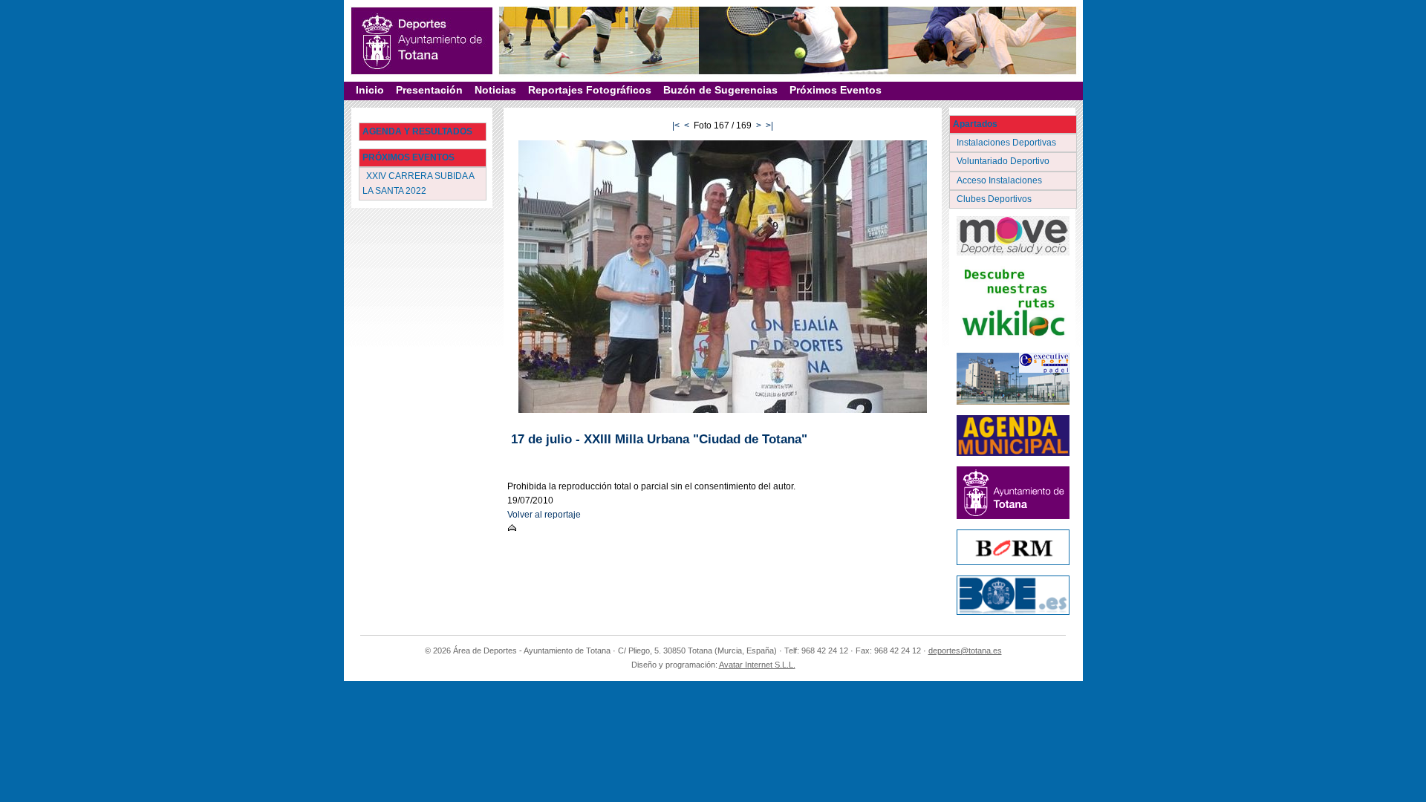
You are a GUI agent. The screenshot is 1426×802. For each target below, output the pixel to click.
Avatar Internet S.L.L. (757, 664)
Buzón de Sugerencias (720, 90)
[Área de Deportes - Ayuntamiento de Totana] (422, 41)
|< (676, 125)
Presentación (429, 90)
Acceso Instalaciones (1000, 180)
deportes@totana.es (965, 650)
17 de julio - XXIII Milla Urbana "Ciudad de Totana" (659, 439)
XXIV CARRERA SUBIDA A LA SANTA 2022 (418, 183)
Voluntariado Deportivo (1004, 161)
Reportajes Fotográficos (589, 90)
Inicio (370, 90)
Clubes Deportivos (995, 199)
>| (769, 125)
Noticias (495, 90)
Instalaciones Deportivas (1007, 142)
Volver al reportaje (544, 514)
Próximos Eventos (835, 90)
